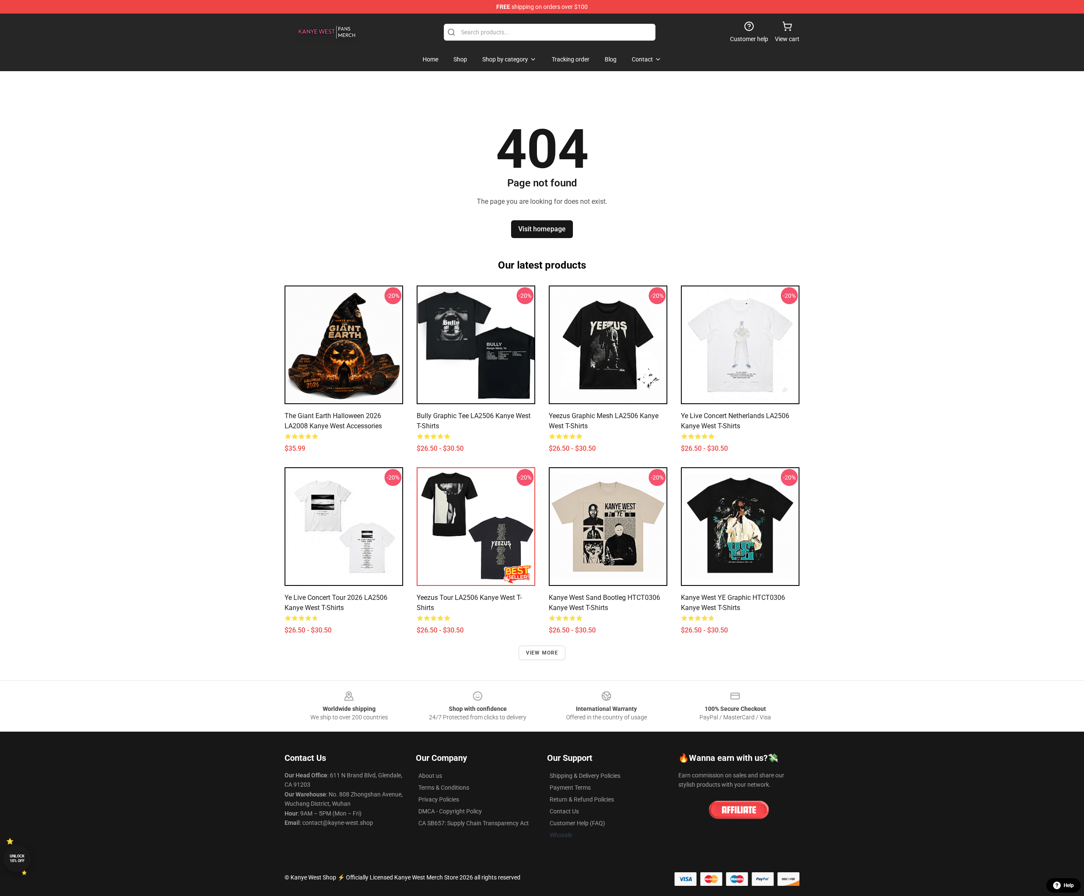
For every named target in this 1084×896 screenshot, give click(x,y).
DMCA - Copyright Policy (450, 811)
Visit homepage (542, 229)
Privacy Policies (438, 799)
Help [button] (1069, 885)
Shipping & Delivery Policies (585, 775)
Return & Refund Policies (582, 799)
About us (430, 775)
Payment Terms (570, 787)
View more (542, 653)
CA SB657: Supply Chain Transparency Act (473, 823)
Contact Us (564, 811)
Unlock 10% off (17, 858)
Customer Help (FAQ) (577, 823)
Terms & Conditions (443, 787)
